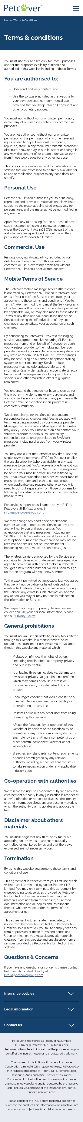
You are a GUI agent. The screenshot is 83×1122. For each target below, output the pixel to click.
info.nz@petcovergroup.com (23, 512)
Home (7, 20)
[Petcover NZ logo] (23, 7)
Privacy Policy (25, 616)
